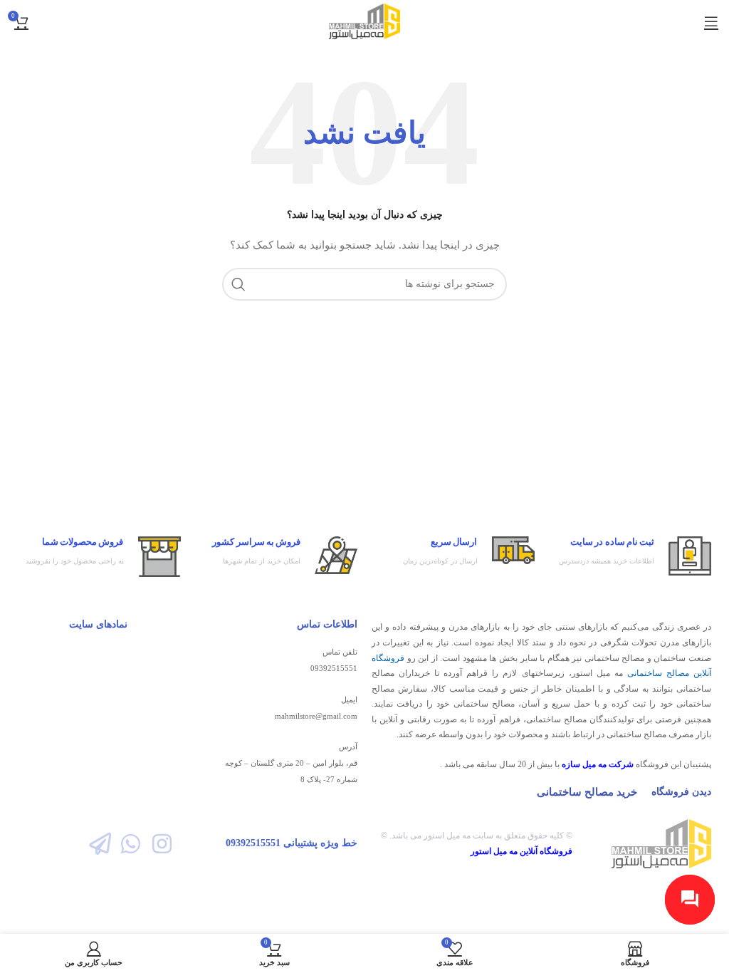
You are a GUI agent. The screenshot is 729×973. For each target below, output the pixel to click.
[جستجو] (238, 284)
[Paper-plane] (100, 843)
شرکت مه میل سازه (598, 764)
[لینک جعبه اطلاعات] (630, 556)
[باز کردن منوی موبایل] (711, 21)
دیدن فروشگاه (681, 791)
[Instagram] (162, 843)
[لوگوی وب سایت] (365, 20)
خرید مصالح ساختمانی (587, 792)
